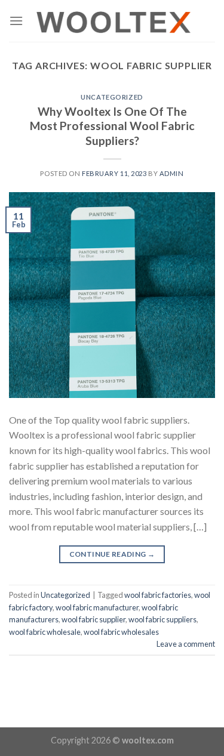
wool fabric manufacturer (97, 607)
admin (171, 173)
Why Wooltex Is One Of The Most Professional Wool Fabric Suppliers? (112, 126)
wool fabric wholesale (45, 632)
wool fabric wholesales (121, 632)
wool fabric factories (157, 595)
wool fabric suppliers (162, 619)
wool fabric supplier (93, 619)
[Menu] (16, 20)
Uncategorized (112, 97)
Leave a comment (186, 644)
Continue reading (112, 554)
